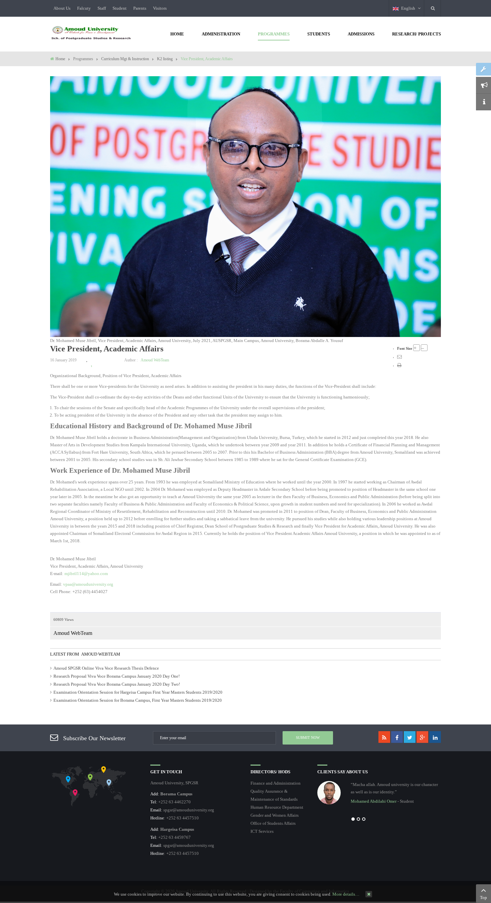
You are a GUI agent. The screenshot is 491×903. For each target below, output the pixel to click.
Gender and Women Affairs (275, 815)
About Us (61, 8)
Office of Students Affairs (273, 823)
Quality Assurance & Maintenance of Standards (274, 795)
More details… (345, 894)
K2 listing (165, 59)
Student (120, 8)
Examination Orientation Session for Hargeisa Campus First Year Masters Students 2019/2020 (137, 692)
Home (60, 59)
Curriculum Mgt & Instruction (125, 59)
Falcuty (84, 8)
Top (483, 897)
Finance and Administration (276, 783)
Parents (139, 8)
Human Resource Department (277, 807)
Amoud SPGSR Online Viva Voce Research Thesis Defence (106, 668)
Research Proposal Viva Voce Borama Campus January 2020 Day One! (116, 676)
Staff (102, 8)
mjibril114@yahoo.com (86, 573)
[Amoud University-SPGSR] (91, 33)
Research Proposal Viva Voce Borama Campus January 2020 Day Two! (116, 684)
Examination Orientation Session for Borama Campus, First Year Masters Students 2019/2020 (137, 700)
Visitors (160, 8)
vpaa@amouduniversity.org (88, 584)
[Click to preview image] (245, 206)
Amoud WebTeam (155, 360)
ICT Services (262, 831)
